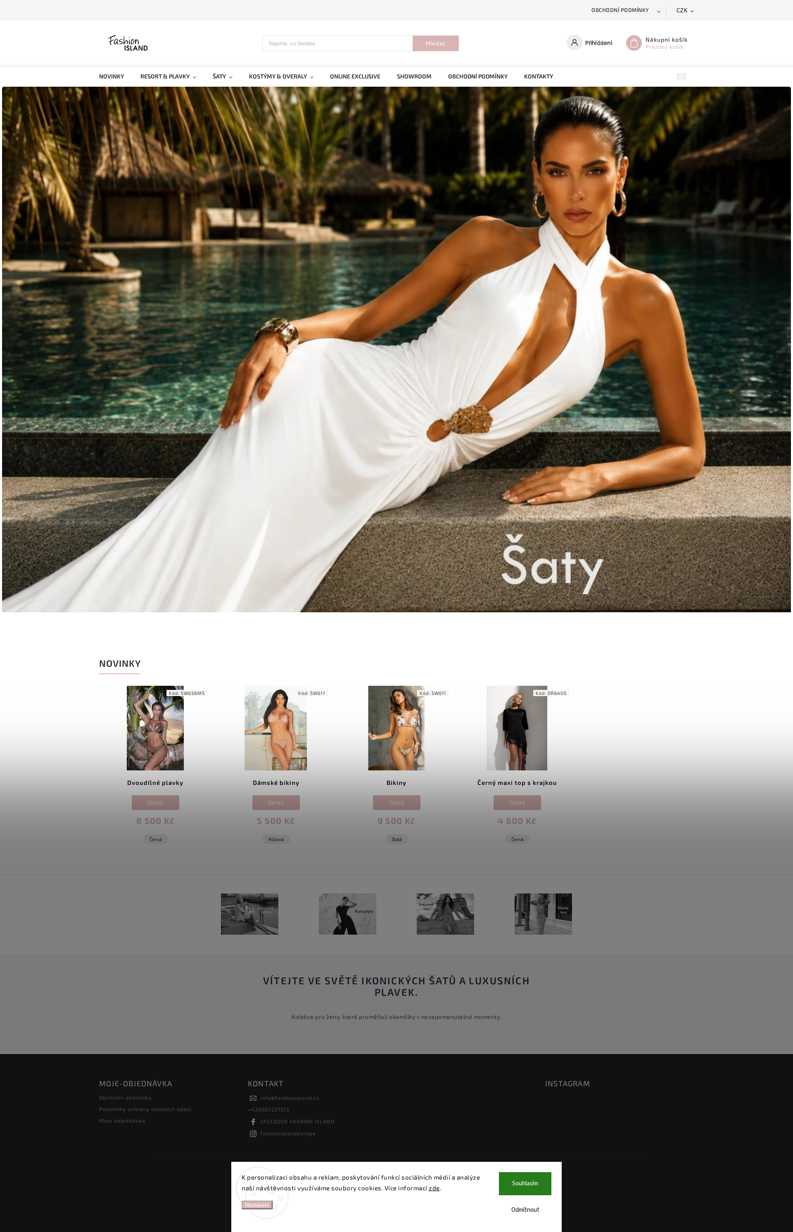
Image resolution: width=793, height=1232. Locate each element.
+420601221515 (269, 1109)
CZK (682, 10)
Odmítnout (525, 1210)
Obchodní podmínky (620, 10)
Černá (155, 839)
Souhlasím (525, 1183)
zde (434, 1188)
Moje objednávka (122, 1120)
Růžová (276, 839)
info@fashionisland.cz (289, 1098)
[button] (17, 350)
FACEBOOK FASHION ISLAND (297, 1121)
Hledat (435, 43)
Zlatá (397, 839)
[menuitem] (115, 76)
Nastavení (257, 1205)
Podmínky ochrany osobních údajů (145, 1109)
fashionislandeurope (288, 1133)
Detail (155, 802)
